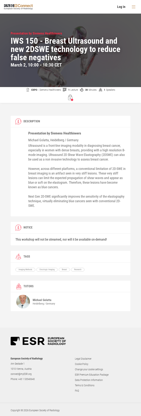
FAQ (77, 390)
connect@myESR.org (21, 373)
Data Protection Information (89, 380)
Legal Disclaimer (83, 358)
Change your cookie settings (89, 369)
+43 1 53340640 (26, 379)
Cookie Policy (81, 364)
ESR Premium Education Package (92, 374)
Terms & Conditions (84, 385)
